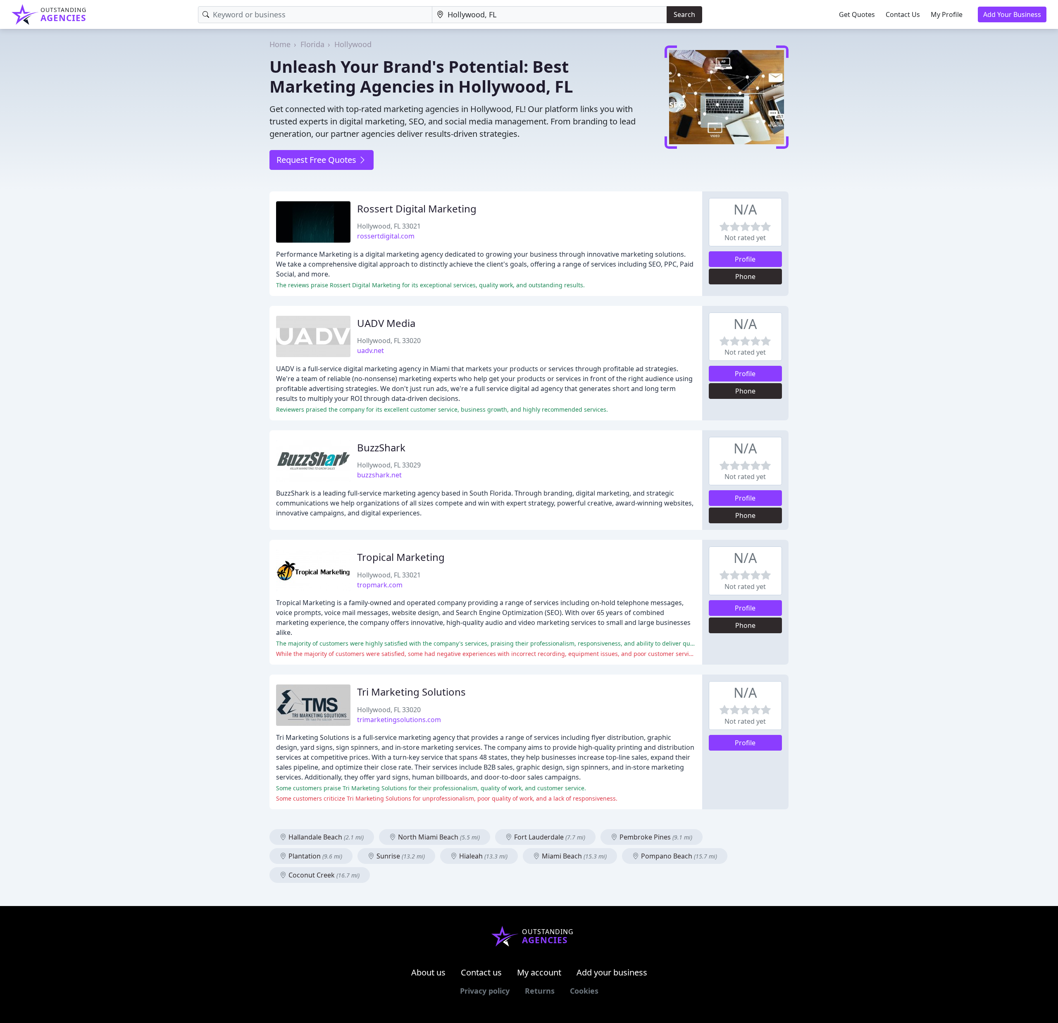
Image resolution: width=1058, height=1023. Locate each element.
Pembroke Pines (655, 837)
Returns (540, 991)
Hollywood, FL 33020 (389, 340)
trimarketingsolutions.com (399, 719)
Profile (745, 259)
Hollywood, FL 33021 (389, 226)
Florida (312, 44)
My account (539, 972)
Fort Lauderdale (548, 837)
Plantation (314, 856)
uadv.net (370, 350)
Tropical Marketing (401, 557)
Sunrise (400, 856)
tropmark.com (380, 584)
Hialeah (483, 856)
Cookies (584, 991)
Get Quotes (857, 14)
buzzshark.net (379, 474)
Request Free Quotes (317, 159)
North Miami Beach (438, 837)
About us (428, 972)
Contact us (481, 972)
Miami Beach (573, 856)
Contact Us (903, 14)
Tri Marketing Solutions (411, 692)
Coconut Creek (323, 875)
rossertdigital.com (386, 236)
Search (684, 14)
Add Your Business (1012, 14)
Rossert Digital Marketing (417, 208)
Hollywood (353, 44)
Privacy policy (485, 991)
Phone (745, 276)
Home (280, 44)
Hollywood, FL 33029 (389, 465)
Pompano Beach (678, 856)
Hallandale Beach (325, 837)
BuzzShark (381, 447)
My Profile (947, 14)
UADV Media (386, 323)
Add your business (612, 972)
